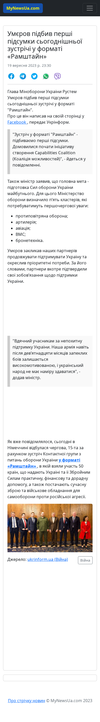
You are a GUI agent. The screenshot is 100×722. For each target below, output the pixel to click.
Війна (85, 560)
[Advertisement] (50, 620)
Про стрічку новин (26, 700)
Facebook (17, 122)
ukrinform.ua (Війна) (47, 559)
